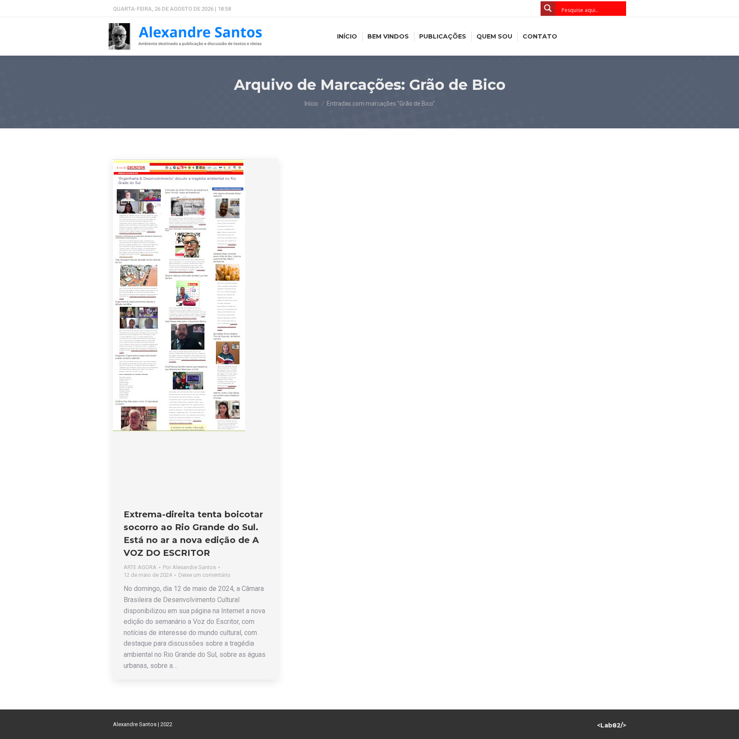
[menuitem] (347, 36)
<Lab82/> (611, 725)
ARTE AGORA (140, 567)
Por (189, 567)
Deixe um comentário (204, 575)
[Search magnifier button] (548, 8)
